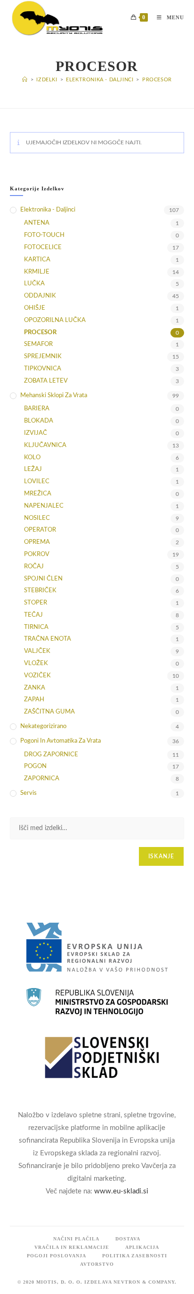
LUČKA (34, 284)
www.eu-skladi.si (121, 1191)
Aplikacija (142, 1247)
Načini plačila (76, 1238)
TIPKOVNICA (42, 369)
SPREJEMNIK (43, 356)
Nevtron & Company (144, 1282)
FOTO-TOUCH (44, 235)
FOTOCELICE (43, 247)
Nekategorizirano (43, 726)
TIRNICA (36, 627)
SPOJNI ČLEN (43, 579)
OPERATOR (40, 530)
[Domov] (25, 79)
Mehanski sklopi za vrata (53, 395)
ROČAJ (34, 567)
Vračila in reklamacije (71, 1247)
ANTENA (36, 223)
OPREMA (37, 542)
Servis (28, 793)
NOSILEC (37, 518)
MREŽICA (37, 494)
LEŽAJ (33, 469)
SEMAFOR (38, 344)
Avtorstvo (97, 1264)
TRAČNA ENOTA (47, 639)
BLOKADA (38, 421)
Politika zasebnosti (134, 1255)
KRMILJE (36, 272)
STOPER (35, 603)
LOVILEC (36, 481)
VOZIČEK (37, 676)
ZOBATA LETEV (46, 381)
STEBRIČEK (40, 591)
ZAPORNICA (41, 779)
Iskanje (161, 856)
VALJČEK (37, 651)
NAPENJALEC (44, 506)
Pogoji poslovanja (56, 1255)
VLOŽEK (36, 663)
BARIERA (36, 409)
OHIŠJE (34, 308)
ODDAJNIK (40, 296)
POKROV (36, 554)
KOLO (32, 458)
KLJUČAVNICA (45, 445)
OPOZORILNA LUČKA (55, 320)
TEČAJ (33, 615)
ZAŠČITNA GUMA (49, 712)
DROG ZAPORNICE (51, 755)
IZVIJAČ (35, 433)
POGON (35, 766)
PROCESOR (157, 79)
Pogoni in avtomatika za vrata (60, 741)
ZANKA (34, 688)
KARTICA (37, 260)
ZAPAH (34, 700)
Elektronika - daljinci (47, 210)
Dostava (127, 1238)
